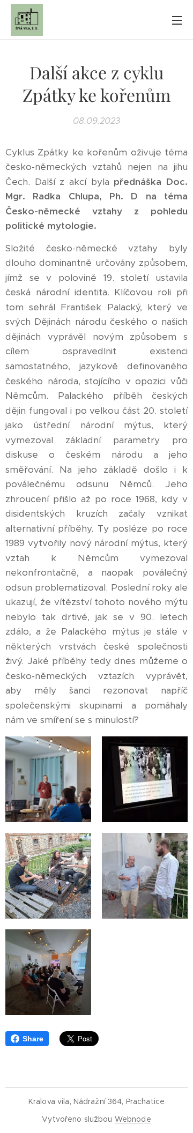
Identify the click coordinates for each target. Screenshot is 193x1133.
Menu (177, 20)
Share (33, 1038)
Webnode (133, 1119)
